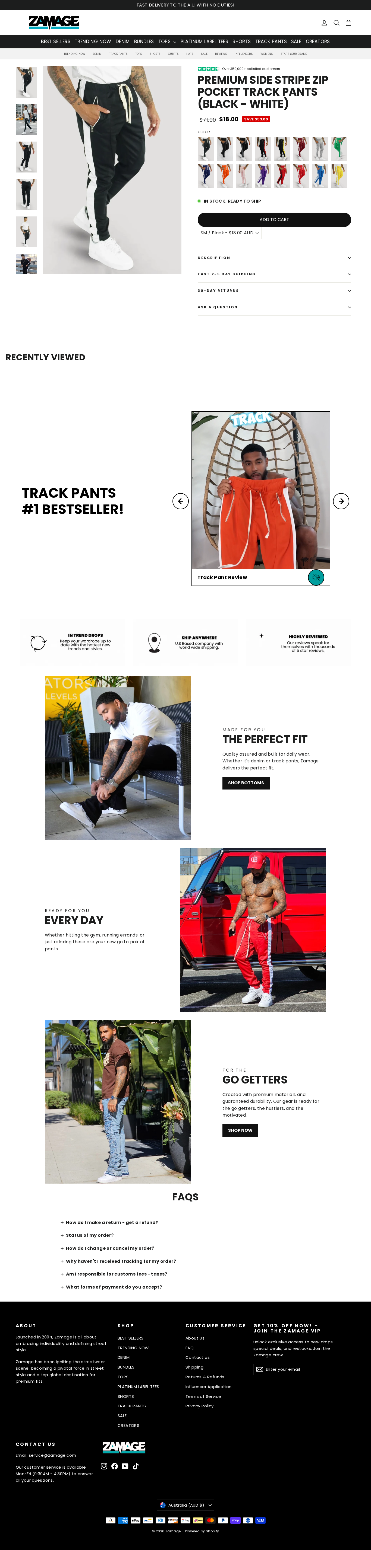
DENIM (123, 41)
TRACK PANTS (271, 41)
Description (214, 257)
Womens (266, 54)
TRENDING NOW (93, 41)
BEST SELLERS (55, 41)
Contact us (198, 1357)
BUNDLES (144, 41)
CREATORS (318, 41)
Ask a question (218, 307)
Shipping (194, 1367)
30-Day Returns (218, 290)
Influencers (244, 54)
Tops (138, 54)
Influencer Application (209, 1386)
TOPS (165, 41)
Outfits (173, 54)
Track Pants (118, 54)
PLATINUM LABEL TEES (204, 41)
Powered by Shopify (202, 1531)
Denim (97, 54)
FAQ (190, 1348)
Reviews (221, 54)
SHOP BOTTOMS (246, 783)
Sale (204, 54)
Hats (189, 54)
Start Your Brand (294, 54)
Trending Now (74, 54)
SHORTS (241, 41)
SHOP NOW (240, 1130)
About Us (195, 1338)
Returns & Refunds (205, 1377)
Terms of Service (203, 1396)
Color (204, 132)
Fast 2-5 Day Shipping (227, 274)
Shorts (155, 54)
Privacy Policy (200, 1406)
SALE (296, 41)
